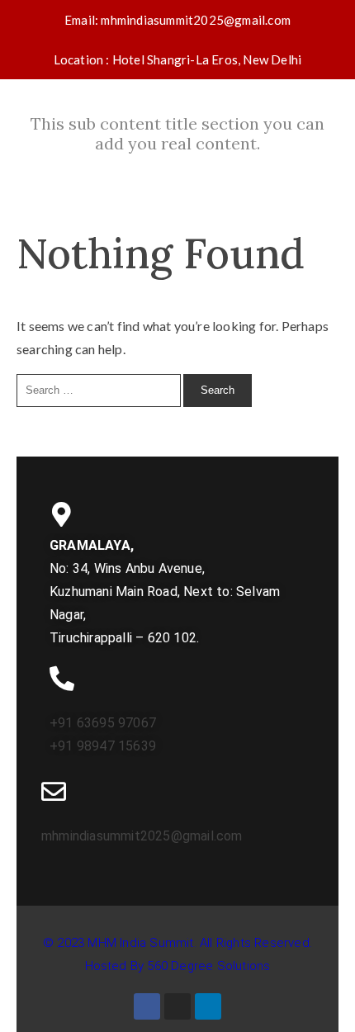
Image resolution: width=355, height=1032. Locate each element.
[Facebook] (147, 1006)
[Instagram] (177, 1006)
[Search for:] (100, 388)
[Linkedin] (208, 1006)
